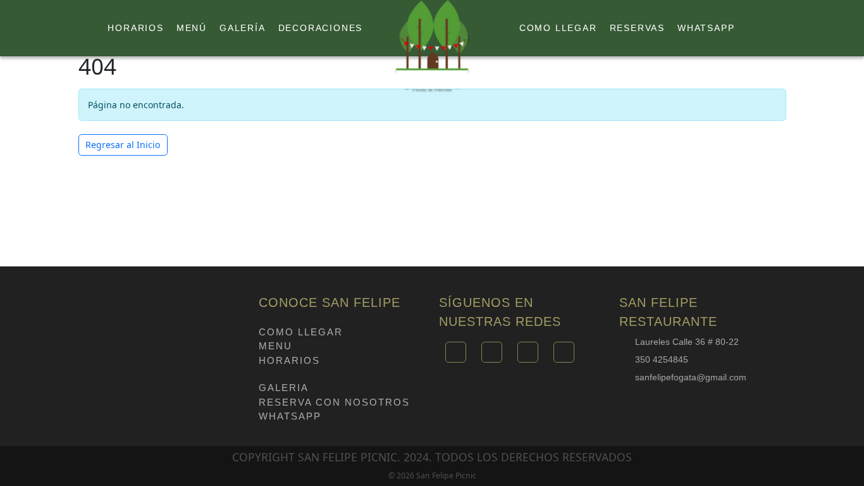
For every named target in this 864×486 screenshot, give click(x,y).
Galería (242, 28)
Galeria (284, 387)
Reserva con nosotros (334, 402)
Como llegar (558, 28)
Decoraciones (320, 28)
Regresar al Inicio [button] (122, 145)
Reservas (637, 28)
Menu (275, 345)
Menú (191, 28)
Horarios (135, 28)
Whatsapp (705, 28)
